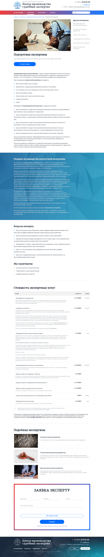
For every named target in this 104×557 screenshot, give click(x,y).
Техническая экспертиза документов (80, 30)
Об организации (18, 548)
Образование (36, 548)
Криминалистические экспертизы (35, 17)
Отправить (52, 522)
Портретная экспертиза (51, 17)
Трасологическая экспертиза (81, 43)
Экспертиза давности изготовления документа (80, 24)
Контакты (44, 548)
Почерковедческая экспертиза (81, 39)
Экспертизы (22, 17)
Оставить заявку (25, 64)
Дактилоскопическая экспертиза (79, 47)
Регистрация (85, 548)
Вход (74, 548)
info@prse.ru (87, 4)
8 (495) (82, 2)
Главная (16, 17)
